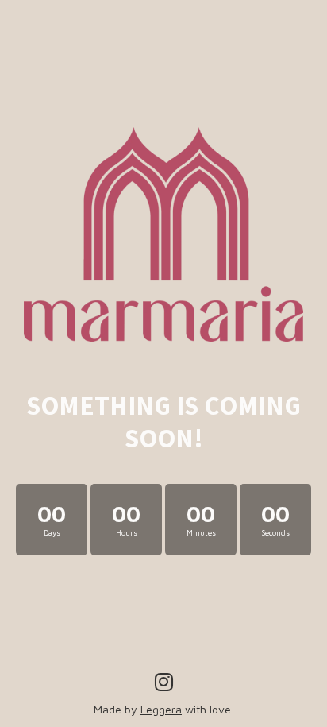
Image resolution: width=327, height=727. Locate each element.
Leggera (161, 709)
